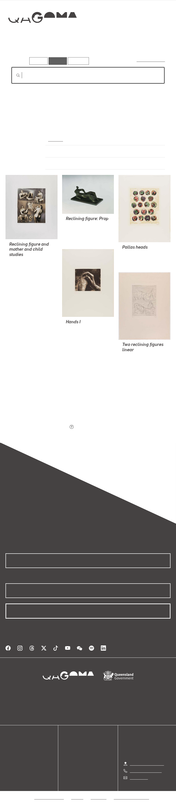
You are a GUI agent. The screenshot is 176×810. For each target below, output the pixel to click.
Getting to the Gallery (147, 763)
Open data (14, 745)
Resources (77, 60)
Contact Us (138, 777)
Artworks (20, 50)
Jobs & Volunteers (49, 797)
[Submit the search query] (14, 75)
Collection (42, 32)
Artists (43, 50)
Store (10, 756)
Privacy (77, 797)
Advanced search (151, 59)
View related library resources (35, 401)
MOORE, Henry (21, 261)
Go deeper (66, 50)
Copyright (99, 797)
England (55, 139)
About (10, 767)
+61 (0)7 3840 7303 (146, 770)
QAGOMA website (20, 751)
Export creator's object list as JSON (39, 427)
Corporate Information (131, 797)
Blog (9, 762)
